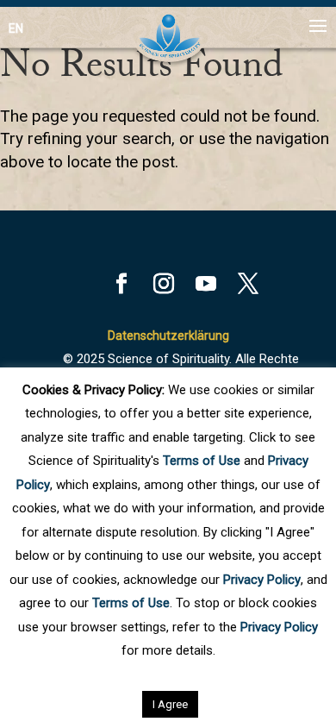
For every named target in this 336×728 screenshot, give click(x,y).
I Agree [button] (170, 704)
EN (16, 28)
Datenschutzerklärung (168, 335)
